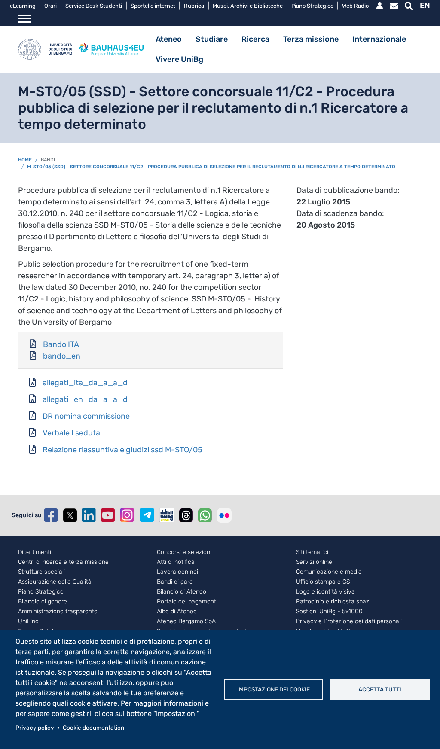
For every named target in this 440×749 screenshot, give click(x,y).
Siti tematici (312, 552)
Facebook (51, 515)
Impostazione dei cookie (273, 689)
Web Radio (355, 6)
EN (425, 5)
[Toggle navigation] (25, 19)
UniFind (28, 621)
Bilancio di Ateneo (181, 591)
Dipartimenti (34, 552)
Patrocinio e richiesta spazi (333, 601)
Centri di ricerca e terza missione (63, 562)
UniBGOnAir (166, 515)
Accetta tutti (379, 689)
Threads (186, 515)
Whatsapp (205, 515)
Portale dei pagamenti (187, 601)
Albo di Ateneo (177, 611)
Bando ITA (61, 344)
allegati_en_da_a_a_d (85, 399)
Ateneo (169, 39)
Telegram (147, 515)
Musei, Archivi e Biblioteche (248, 6)
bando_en (61, 356)
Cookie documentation (93, 727)
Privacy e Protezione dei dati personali (349, 621)
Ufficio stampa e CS (323, 581)
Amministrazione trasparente (58, 611)
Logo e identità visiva (325, 591)
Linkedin (89, 515)
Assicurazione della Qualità (55, 581)
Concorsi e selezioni (184, 552)
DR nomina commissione (86, 416)
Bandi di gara (175, 581)
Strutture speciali (41, 572)
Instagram (127, 515)
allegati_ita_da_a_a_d (85, 382)
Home (25, 160)
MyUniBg (379, 6)
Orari (50, 6)
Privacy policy (34, 727)
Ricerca (255, 39)
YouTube (108, 515)
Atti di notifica (176, 562)
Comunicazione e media (329, 572)
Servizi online (314, 562)
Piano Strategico (312, 6)
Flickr (224, 515)
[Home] (45, 49)
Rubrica (194, 6)
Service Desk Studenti (93, 6)
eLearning (23, 6)
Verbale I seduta (71, 433)
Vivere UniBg (179, 59)
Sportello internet (153, 6)
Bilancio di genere (42, 601)
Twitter (70, 515)
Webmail (393, 6)
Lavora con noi (177, 572)
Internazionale (379, 39)
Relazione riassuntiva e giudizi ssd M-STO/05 (122, 449)
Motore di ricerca (408, 6)
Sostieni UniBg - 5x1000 (329, 611)
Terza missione (311, 39)
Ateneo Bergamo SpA (186, 621)
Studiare (212, 39)
